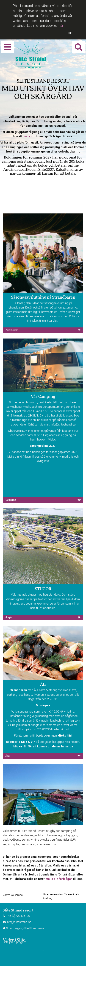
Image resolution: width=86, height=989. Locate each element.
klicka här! (65, 735)
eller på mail (61, 729)
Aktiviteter (12, 330)
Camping (11, 500)
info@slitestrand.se (63, 424)
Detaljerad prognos (15, 942)
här (60, 26)
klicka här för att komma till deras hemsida (43, 746)
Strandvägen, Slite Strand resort (25, 928)
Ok (70, 33)
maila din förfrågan (58, 879)
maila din (28, 136)
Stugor (9, 617)
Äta (8, 756)
